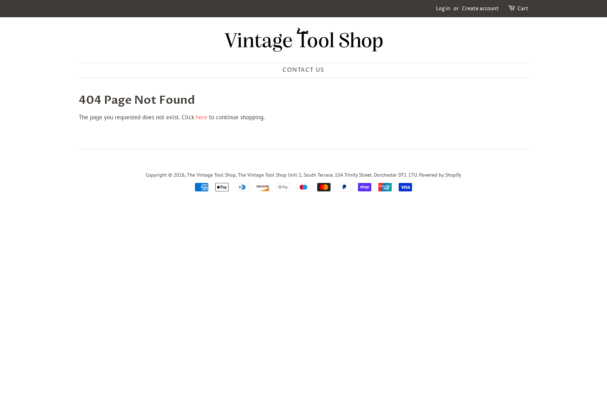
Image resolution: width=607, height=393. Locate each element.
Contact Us (303, 70)
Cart (522, 8)
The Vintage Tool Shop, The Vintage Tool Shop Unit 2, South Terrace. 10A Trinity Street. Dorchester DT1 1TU (302, 174)
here (201, 117)
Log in (443, 8)
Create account (480, 8)
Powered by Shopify (440, 174)
